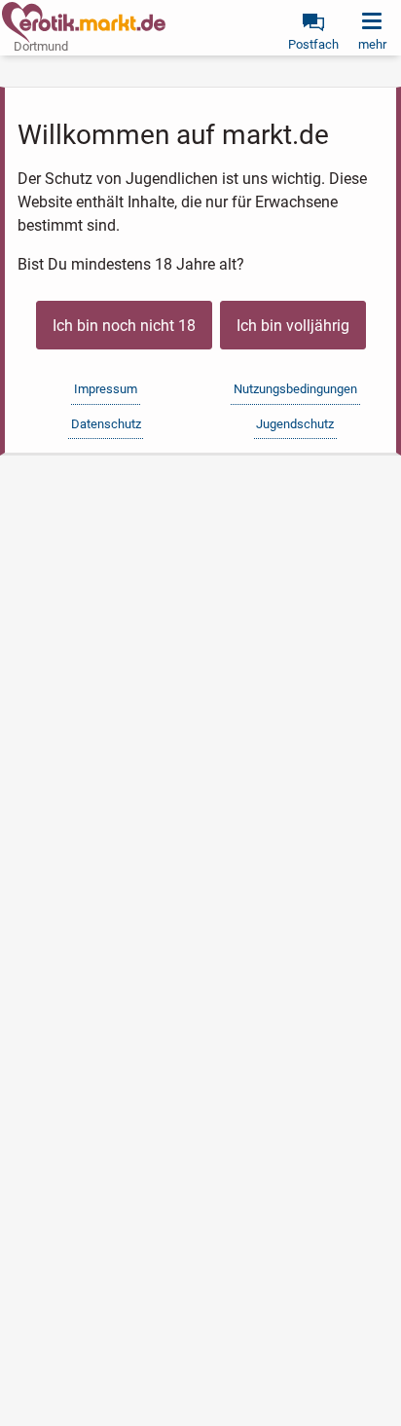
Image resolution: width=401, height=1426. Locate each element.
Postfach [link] (313, 44)
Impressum (105, 389)
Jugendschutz (295, 424)
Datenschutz (106, 424)
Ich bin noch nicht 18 (124, 325)
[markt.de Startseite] (83, 22)
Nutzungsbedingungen (295, 389)
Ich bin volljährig (293, 325)
